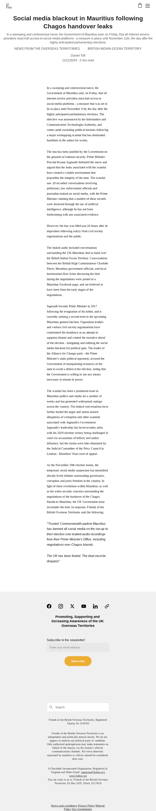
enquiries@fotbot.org (93, 772)
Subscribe (78, 661)
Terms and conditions (64, 805)
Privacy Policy (86, 805)
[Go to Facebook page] (49, 606)
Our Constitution (82, 809)
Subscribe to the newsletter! (66, 640)
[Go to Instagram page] (60, 606)
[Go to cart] (140, 6)
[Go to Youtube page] (83, 606)
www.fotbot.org (78, 775)
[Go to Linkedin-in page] (95, 606)
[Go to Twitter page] (72, 606)
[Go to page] (107, 606)
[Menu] (147, 5)
